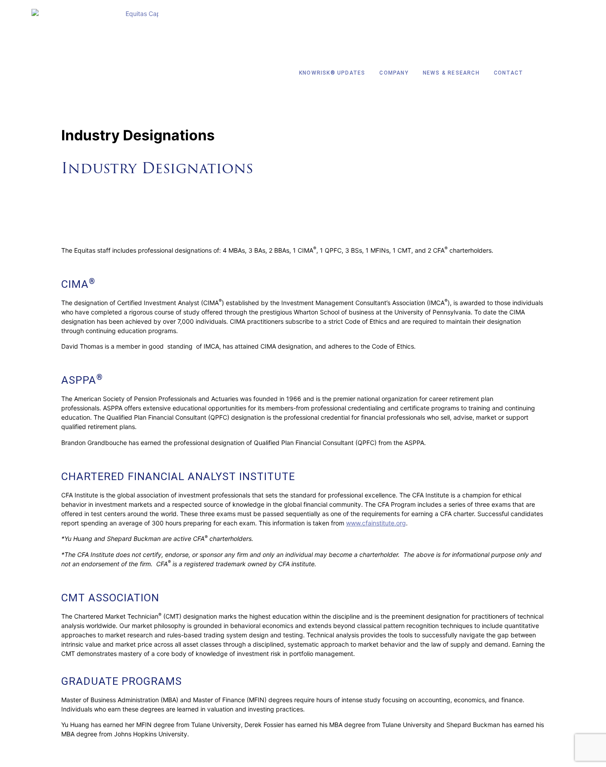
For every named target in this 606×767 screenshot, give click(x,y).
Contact (508, 73)
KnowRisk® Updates (332, 73)
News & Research (451, 73)
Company (393, 73)
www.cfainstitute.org (376, 523)
